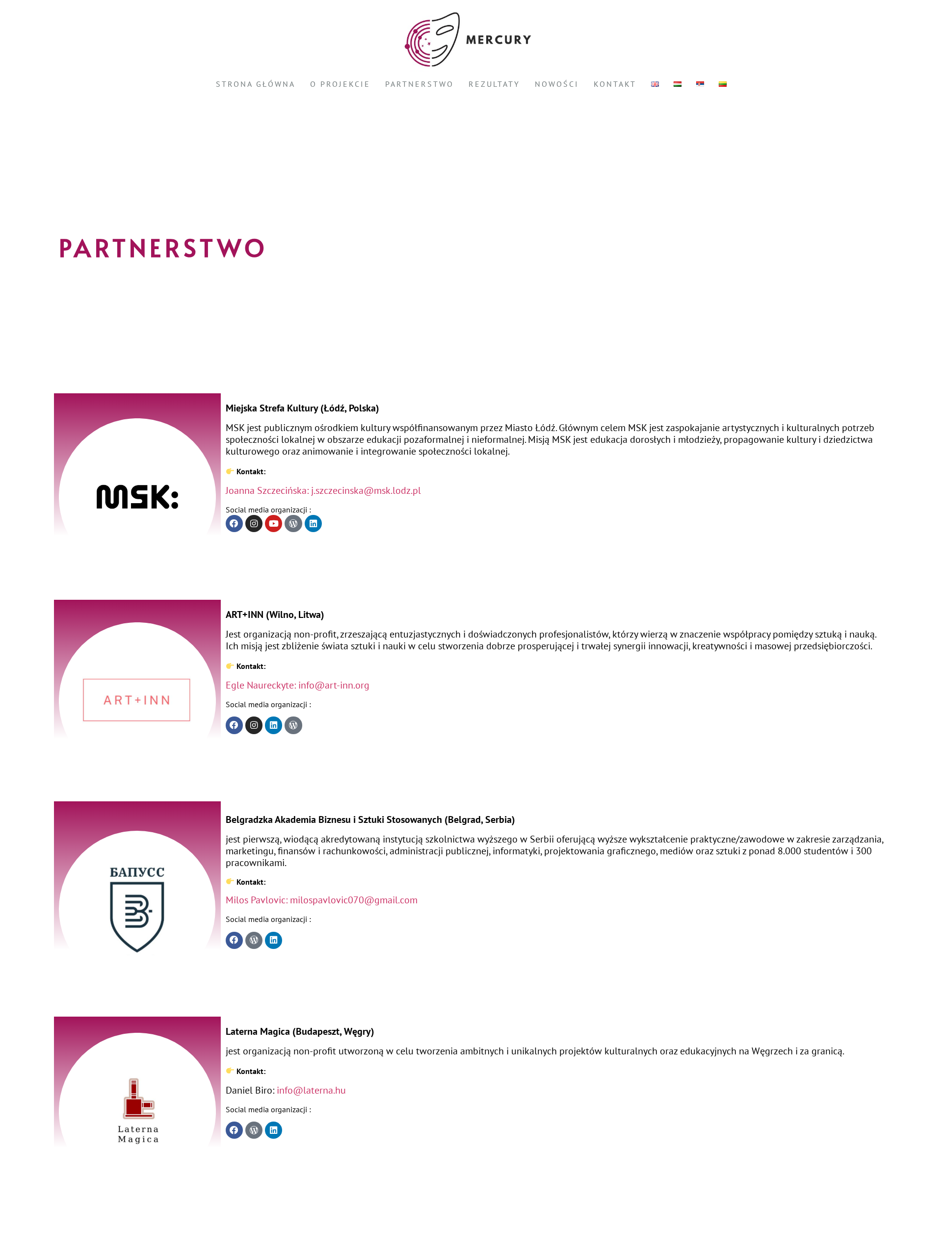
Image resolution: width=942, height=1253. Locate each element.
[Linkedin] (313, 523)
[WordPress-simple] (293, 523)
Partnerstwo (419, 84)
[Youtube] (273, 523)
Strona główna (255, 84)
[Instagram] (253, 523)
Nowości (557, 84)
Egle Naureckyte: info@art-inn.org (297, 685)
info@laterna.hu (311, 1090)
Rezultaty (494, 84)
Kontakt (615, 84)
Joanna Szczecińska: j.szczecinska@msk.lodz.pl (323, 490)
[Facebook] (234, 523)
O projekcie (340, 84)
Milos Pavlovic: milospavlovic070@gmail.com (322, 900)
